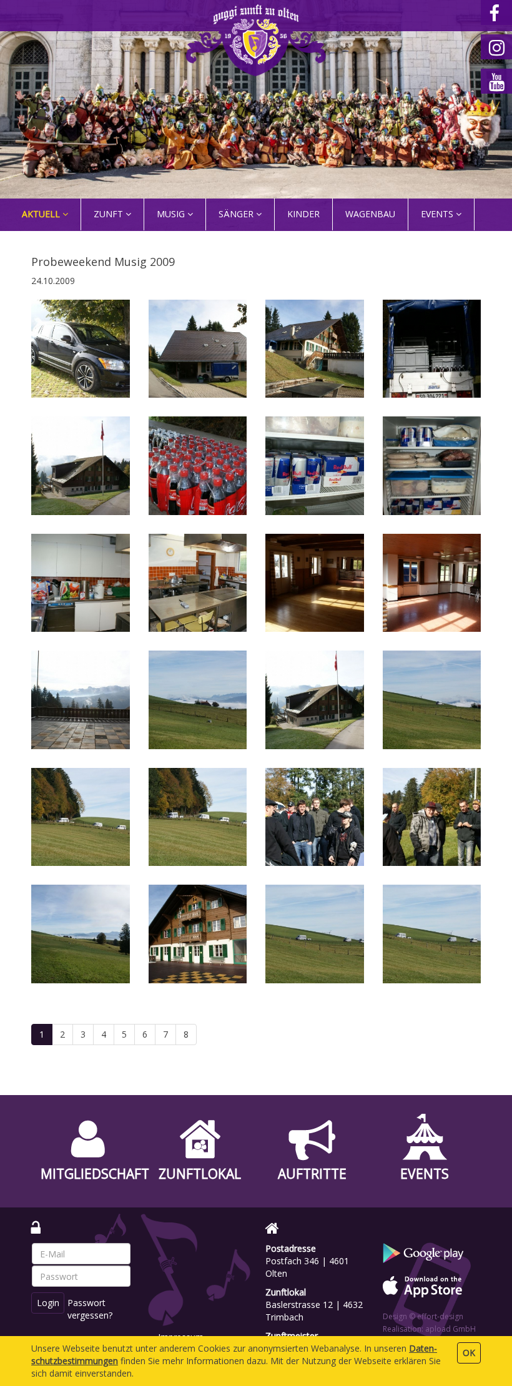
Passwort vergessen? (89, 1309)
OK (469, 1353)
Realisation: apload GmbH (429, 1329)
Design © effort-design (423, 1316)
